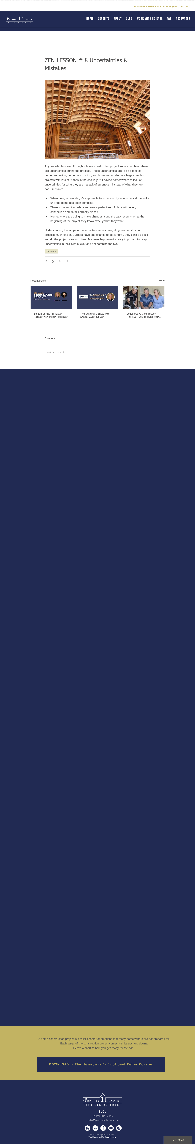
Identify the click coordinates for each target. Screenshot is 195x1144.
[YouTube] (111, 1128)
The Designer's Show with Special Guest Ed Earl (94, 315)
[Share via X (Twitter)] (53, 261)
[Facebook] (103, 1128)
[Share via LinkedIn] (60, 261)
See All (161, 280)
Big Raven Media (108, 1137)
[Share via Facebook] (46, 261)
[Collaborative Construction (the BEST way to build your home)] (143, 297)
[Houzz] (87, 1128)
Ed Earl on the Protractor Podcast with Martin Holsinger (50, 315)
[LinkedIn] (95, 1128)
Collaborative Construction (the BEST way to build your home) (143, 316)
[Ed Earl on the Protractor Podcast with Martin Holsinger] (51, 297)
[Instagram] (119, 1128)
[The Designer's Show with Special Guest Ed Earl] (97, 297)
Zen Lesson (51, 251)
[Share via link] (67, 261)
